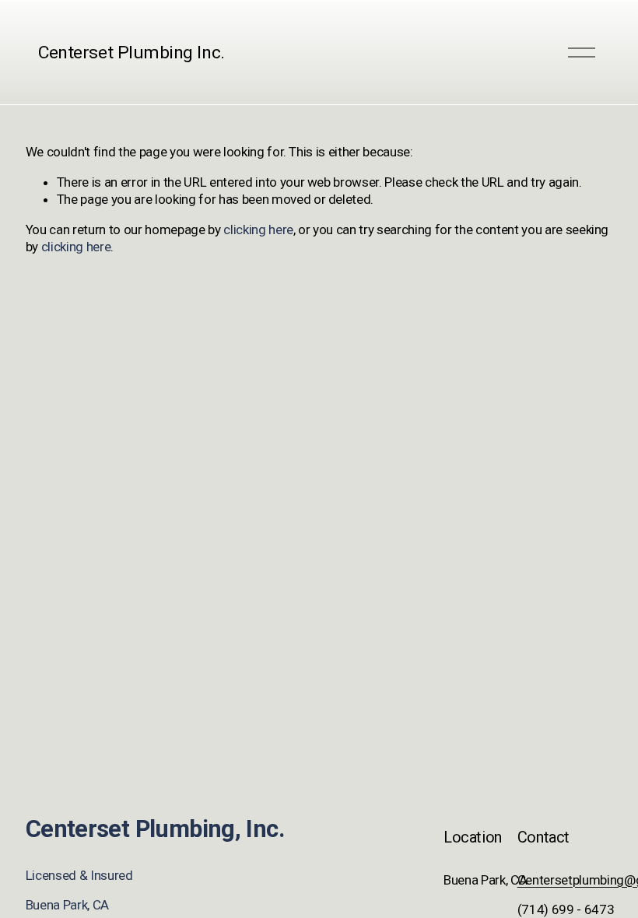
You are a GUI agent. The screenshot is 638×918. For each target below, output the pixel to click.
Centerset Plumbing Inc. (131, 52)
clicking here (258, 229)
